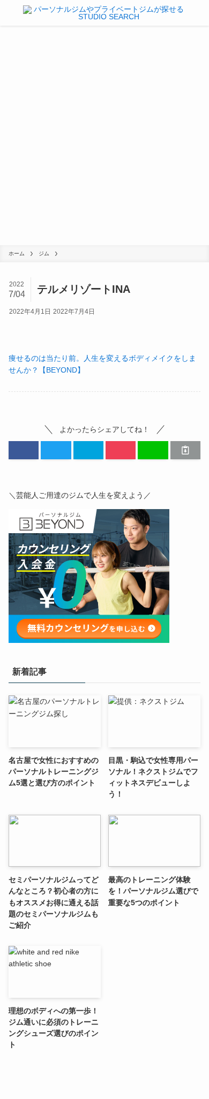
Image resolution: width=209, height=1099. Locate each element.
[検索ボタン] (199, 13)
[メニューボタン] (9, 13)
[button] (24, 450)
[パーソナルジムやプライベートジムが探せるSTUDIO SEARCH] (104, 13)
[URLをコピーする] (185, 450)
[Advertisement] (104, 135)
